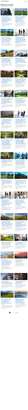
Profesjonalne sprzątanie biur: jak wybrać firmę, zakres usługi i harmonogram (6, 161)
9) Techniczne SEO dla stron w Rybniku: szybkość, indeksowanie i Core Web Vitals (20, 243)
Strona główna (25, 1)
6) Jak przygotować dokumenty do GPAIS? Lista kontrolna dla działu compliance (7, 282)
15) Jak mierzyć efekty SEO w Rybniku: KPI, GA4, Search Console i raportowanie (6, 243)
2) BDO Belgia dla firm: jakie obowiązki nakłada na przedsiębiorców (20, 282)
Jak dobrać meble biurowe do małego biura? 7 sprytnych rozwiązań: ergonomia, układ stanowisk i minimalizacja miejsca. (6, 182)
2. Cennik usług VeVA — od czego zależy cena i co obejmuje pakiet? (20, 260)
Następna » (16, 312)
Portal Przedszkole (4, 1)
